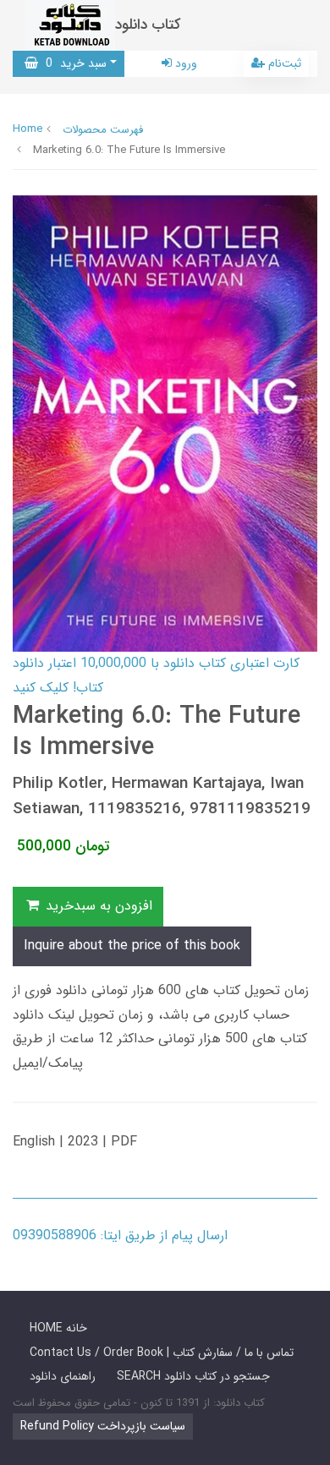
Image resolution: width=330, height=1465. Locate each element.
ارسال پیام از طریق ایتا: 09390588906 (120, 1235)
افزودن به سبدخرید (96, 905)
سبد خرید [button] (72, 63)
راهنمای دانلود (63, 1376)
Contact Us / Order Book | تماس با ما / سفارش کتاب (162, 1352)
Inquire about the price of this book (132, 945)
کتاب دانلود (148, 25)
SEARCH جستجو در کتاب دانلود (193, 1376)
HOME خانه (58, 1328)
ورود (184, 63)
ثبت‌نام (283, 63)
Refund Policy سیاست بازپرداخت (102, 1426)
